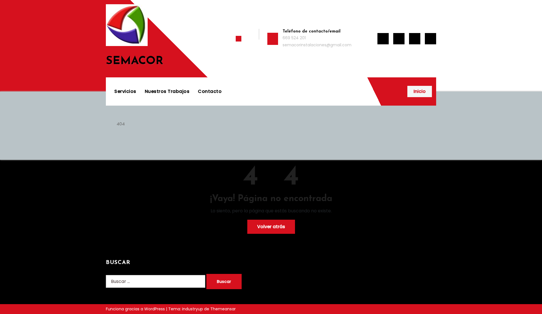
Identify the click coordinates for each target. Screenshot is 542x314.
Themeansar (223, 309)
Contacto (210, 91)
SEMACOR (134, 61)
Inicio (420, 91)
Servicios (125, 91)
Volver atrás (271, 226)
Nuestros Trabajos (167, 91)
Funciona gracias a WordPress (136, 309)
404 (121, 124)
